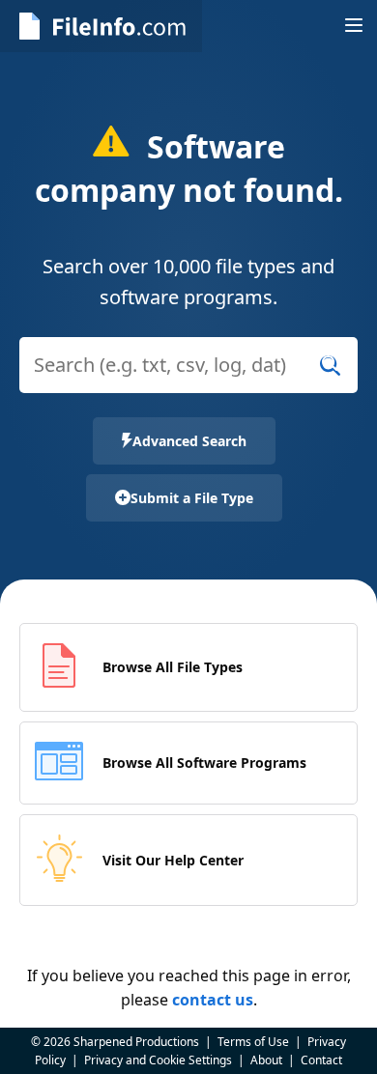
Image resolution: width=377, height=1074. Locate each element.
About (266, 1060)
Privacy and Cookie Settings (158, 1060)
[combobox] (188, 377)
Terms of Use (253, 1041)
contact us (212, 999)
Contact (321, 1060)
